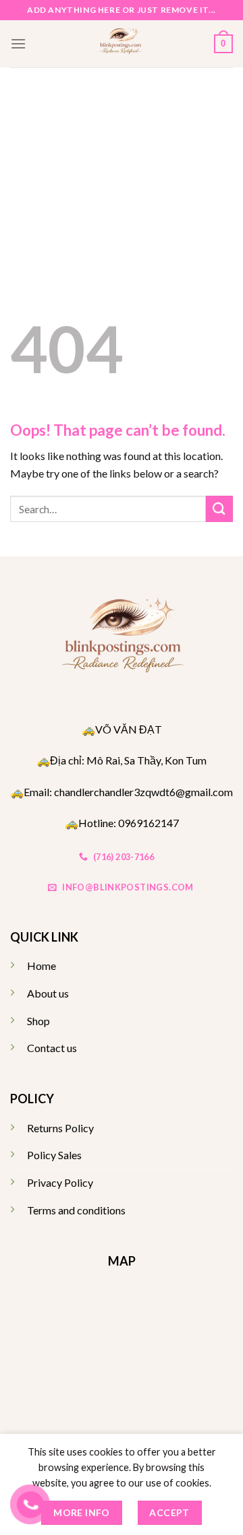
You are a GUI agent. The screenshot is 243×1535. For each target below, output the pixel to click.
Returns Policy (60, 1127)
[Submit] (219, 509)
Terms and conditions (76, 1210)
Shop (38, 1020)
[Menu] (18, 43)
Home (41, 965)
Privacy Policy (60, 1182)
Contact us (52, 1047)
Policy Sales (54, 1154)
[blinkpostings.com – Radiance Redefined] (120, 43)
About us (48, 993)
